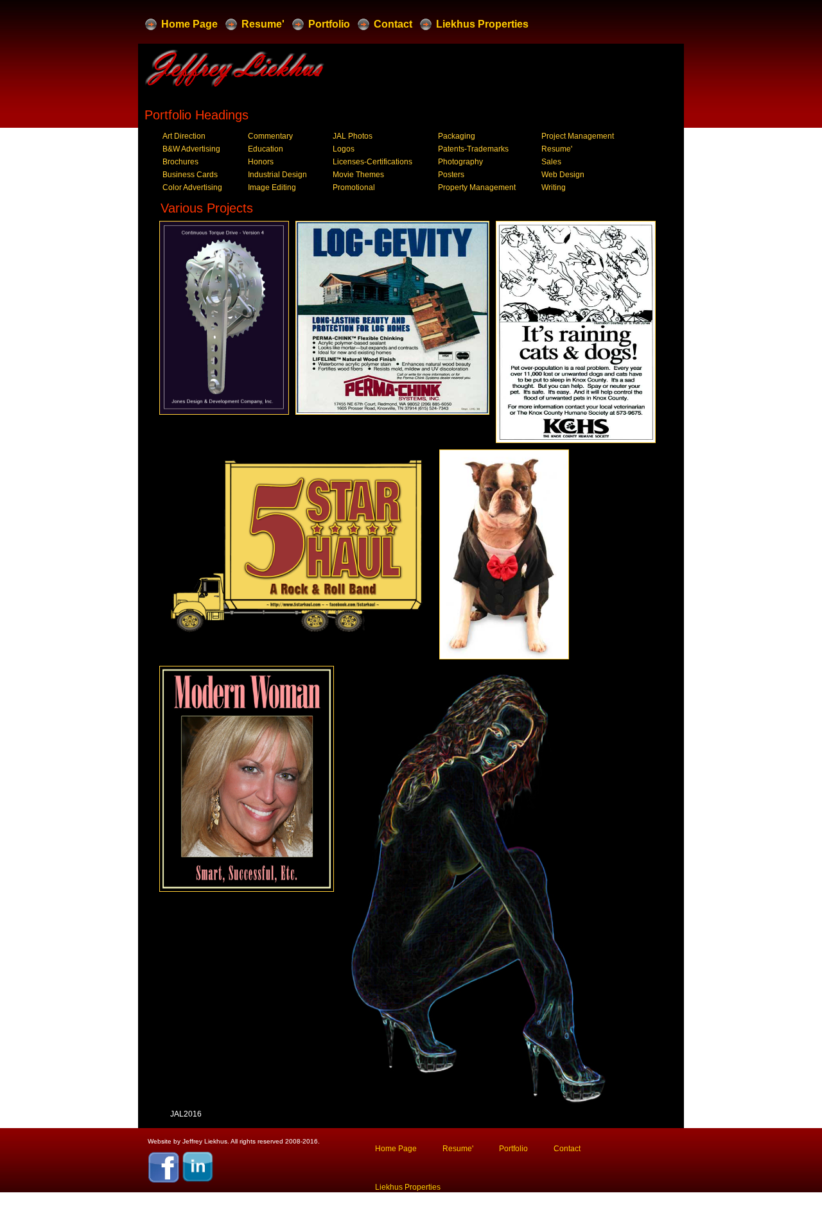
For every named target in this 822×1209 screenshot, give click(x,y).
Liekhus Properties (482, 24)
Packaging (456, 136)
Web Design (562, 174)
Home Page (189, 24)
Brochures (180, 161)
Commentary (270, 136)
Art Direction (184, 136)
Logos (343, 148)
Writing (553, 187)
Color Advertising (192, 187)
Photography (460, 161)
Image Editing (272, 187)
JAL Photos (352, 136)
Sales (551, 161)
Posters (451, 174)
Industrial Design (277, 174)
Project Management (577, 136)
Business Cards (190, 174)
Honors (261, 161)
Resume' (262, 24)
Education (265, 148)
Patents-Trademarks (473, 148)
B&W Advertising (191, 148)
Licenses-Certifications (372, 161)
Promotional (354, 187)
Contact (393, 24)
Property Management (477, 187)
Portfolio (329, 24)
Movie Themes (358, 174)
